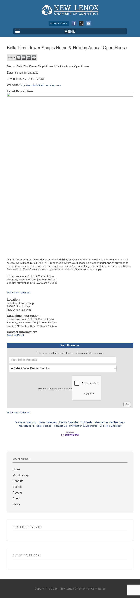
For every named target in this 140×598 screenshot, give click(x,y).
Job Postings (44, 425)
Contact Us (60, 425)
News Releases (48, 422)
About (16, 498)
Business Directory (25, 422)
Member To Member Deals (110, 422)
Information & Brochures (83, 425)
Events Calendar (68, 422)
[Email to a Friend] (24, 57)
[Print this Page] (18, 57)
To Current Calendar (18, 292)
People (17, 492)
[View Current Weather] (34, 57)
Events (17, 486)
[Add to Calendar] (29, 57)
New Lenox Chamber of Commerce (70, 10)
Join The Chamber (110, 425)
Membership (21, 475)
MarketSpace (26, 425)
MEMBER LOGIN (58, 23)
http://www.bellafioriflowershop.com (40, 85)
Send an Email (15, 335)
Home (16, 469)
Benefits (18, 481)
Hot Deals (86, 422)
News (16, 504)
